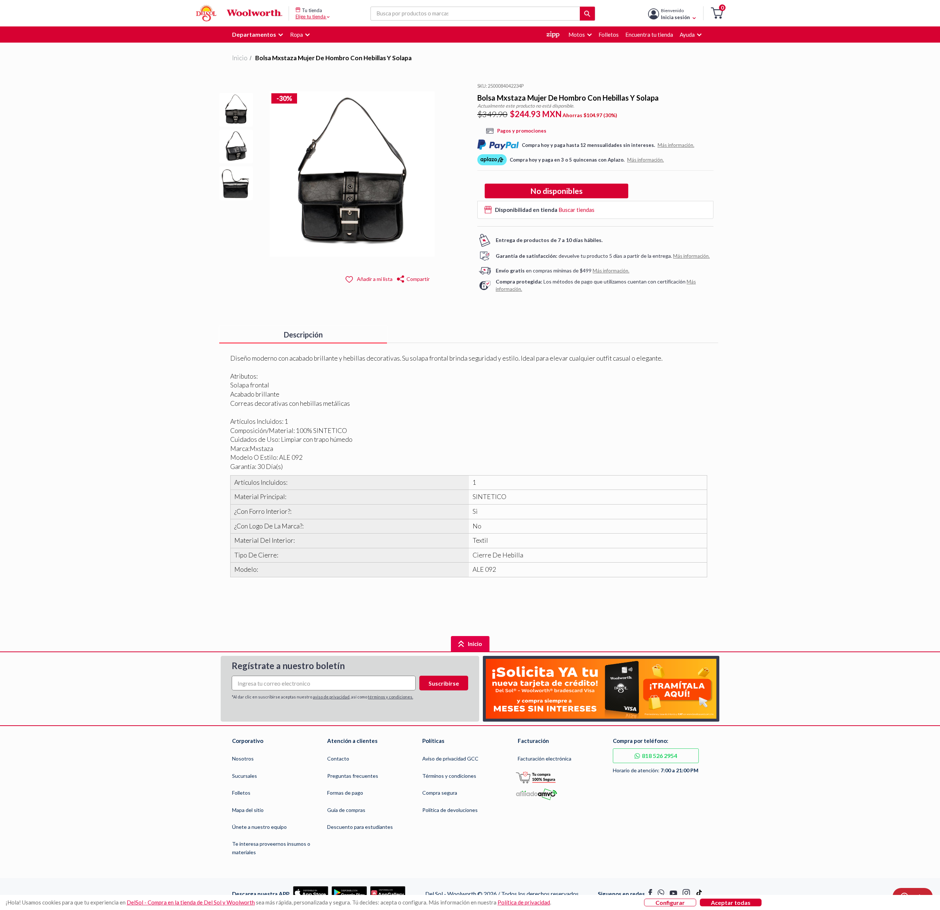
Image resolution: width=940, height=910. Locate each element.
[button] (717, 13)
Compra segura (439, 793)
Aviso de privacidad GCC (450, 758)
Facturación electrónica (544, 758)
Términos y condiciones (449, 776)
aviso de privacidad (331, 696)
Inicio (239, 58)
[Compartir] (400, 278)
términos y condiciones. (390, 696)
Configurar (670, 902)
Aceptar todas (731, 902)
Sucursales (244, 776)
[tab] (303, 334)
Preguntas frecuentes (352, 776)
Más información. (676, 145)
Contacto (338, 758)
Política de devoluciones (450, 810)
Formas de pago (345, 793)
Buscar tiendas (576, 209)
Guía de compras (346, 810)
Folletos (241, 793)
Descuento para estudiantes (360, 827)
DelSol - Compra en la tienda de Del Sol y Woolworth (191, 902)
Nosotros (243, 758)
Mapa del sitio (248, 810)
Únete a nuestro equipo (259, 827)
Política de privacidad (524, 902)
